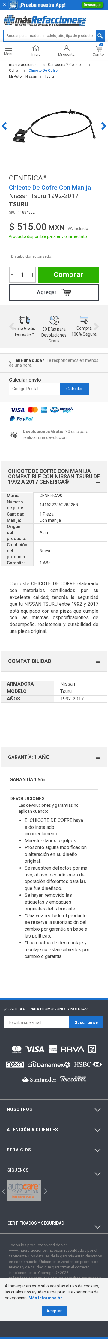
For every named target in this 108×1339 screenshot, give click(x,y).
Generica (67, 256)
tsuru (49, 76)
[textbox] (54, 36)
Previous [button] (4, 126)
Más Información (45, 1298)
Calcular (74, 389)
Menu (9, 54)
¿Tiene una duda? (26, 360)
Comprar (69, 274)
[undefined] (54, 126)
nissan (31, 76)
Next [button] (103, 126)
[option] (54, 126)
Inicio (36, 54)
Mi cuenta (66, 54)
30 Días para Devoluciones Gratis (54, 335)
